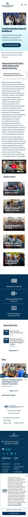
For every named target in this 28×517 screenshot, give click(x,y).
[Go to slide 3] (14, 390)
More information (16, 505)
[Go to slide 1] (10, 390)
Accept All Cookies (14, 513)
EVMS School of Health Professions (12, 237)
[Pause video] (21, 23)
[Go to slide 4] (15, 390)
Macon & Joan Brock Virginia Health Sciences (13, 74)
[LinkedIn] (15, 454)
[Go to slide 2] (12, 390)
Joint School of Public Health (14, 254)
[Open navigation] (25, 5)
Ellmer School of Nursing (12, 218)
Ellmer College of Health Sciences (12, 202)
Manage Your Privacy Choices (14, 509)
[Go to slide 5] (17, 390)
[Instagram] (7, 454)
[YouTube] (11, 454)
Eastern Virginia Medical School (12, 184)
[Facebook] (3, 454)
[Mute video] (24, 23)
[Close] (26, 476)
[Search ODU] (22, 5)
